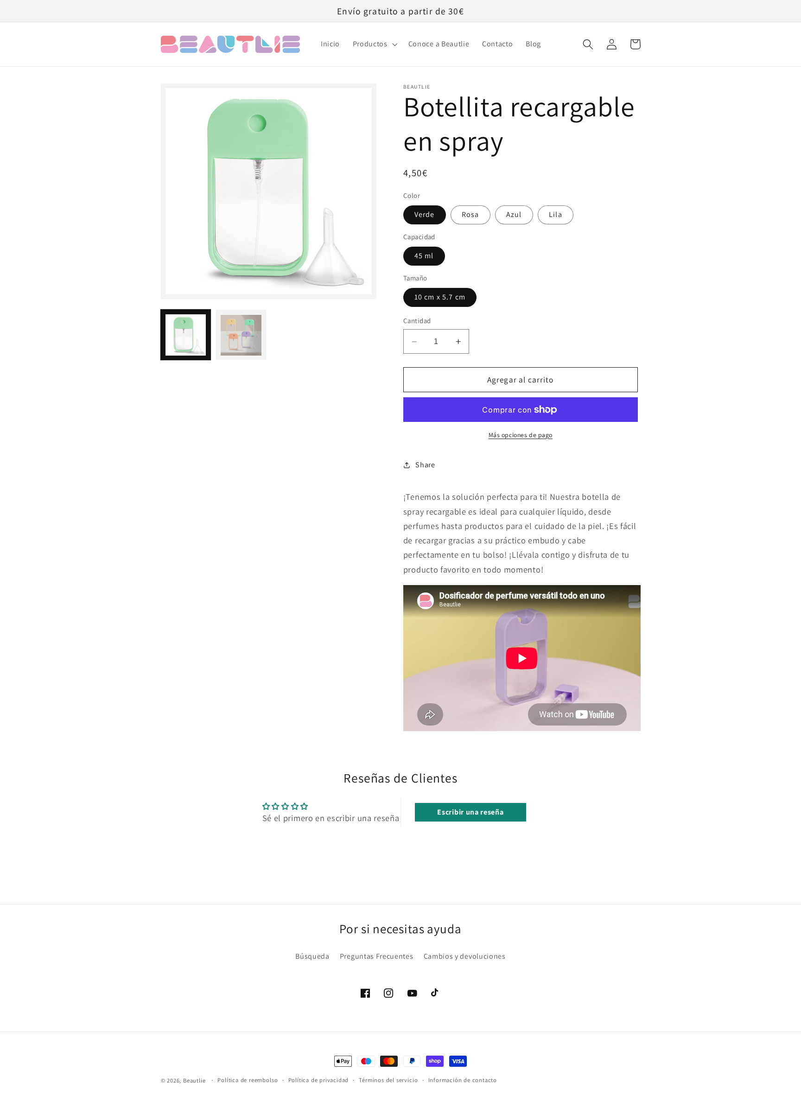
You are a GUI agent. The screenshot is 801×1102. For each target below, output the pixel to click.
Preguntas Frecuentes (376, 956)
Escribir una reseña (470, 812)
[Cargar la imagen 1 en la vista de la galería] (186, 335)
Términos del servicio (388, 1080)
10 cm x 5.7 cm (439, 297)
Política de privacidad (318, 1080)
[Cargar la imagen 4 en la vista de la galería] (241, 335)
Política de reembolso (247, 1080)
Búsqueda (312, 956)
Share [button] (425, 465)
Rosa (470, 214)
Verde (424, 214)
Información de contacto (462, 1080)
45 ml (424, 256)
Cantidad (417, 320)
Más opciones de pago (521, 435)
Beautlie (194, 1080)
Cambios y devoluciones (465, 956)
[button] (374, 44)
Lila (555, 214)
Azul (514, 214)
